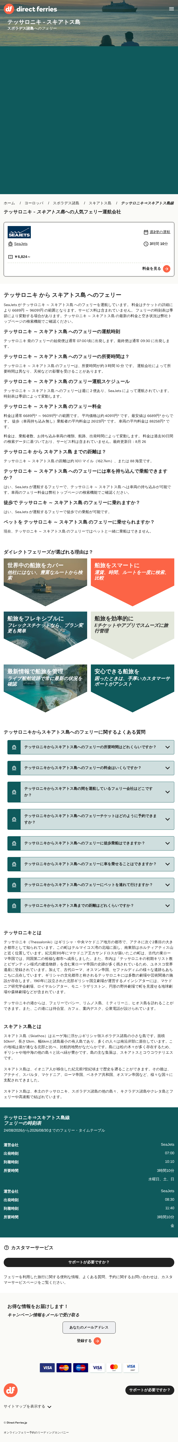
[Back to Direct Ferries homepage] (30, 9)
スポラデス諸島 (66, 203)
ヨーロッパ (34, 203)
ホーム (9, 203)
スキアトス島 (100, 203)
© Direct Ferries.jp (15, 1422)
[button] (90, 747)
